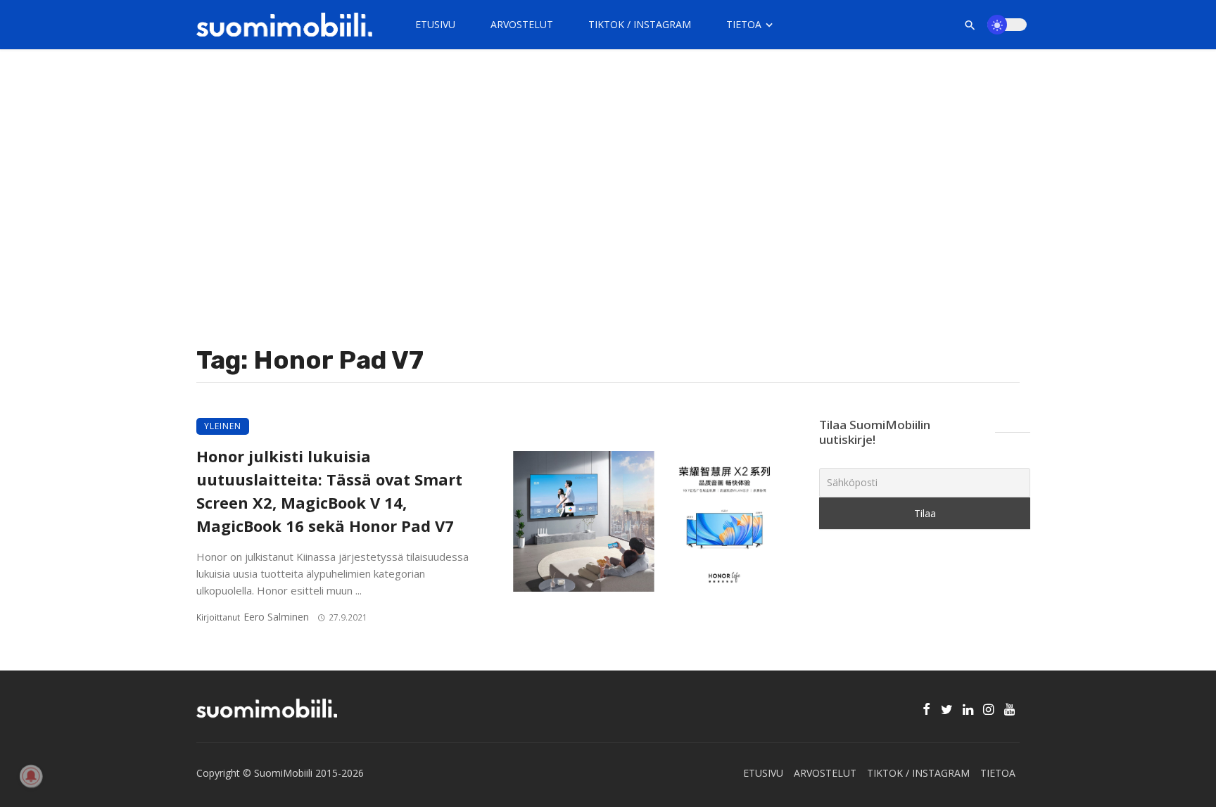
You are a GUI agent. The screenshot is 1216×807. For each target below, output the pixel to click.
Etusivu (435, 24)
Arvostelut (521, 24)
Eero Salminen (276, 616)
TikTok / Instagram (639, 24)
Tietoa (743, 24)
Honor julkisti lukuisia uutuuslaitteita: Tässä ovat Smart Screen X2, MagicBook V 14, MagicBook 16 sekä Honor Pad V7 (329, 490)
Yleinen (222, 426)
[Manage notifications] (31, 776)
